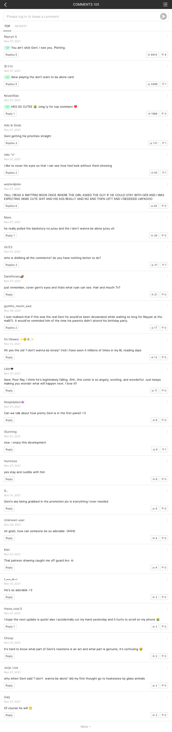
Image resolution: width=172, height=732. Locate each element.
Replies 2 (11, 172)
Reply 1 (10, 113)
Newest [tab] (21, 26)
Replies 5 (11, 54)
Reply (9, 294)
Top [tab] (7, 26)
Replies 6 (11, 206)
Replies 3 (11, 143)
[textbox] (83, 16)
